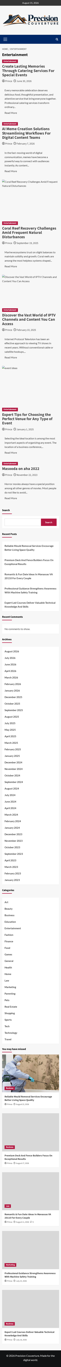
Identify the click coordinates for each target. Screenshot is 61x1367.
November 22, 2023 (27, 475)
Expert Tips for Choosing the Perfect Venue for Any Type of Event (27, 419)
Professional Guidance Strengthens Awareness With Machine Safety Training (30, 590)
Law (7, 980)
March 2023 (11, 866)
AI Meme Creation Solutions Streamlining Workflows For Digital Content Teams (26, 133)
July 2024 (10, 795)
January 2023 (12, 879)
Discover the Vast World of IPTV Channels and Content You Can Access (28, 319)
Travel (8, 1039)
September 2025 (14, 710)
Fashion (9, 934)
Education (10, 921)
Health (8, 967)
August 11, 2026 (22, 1222)
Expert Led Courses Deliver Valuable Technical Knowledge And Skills (30, 604)
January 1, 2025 (25, 429)
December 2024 (13, 762)
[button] (57, 39)
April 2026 (10, 670)
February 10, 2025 (26, 330)
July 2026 (10, 657)
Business (9, 915)
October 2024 (12, 775)
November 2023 (14, 840)
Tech (7, 1026)
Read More (11, 112)
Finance (9, 941)
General (9, 960)
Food (7, 947)
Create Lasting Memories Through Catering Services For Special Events (28, 71)
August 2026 (12, 651)
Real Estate (11, 1006)
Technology (11, 1032)
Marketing (10, 987)
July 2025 (10, 723)
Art (6, 902)
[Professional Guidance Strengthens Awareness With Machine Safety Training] (30, 1250)
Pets (7, 1000)
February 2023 (13, 873)
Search (6, 510)
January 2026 (12, 690)
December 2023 (13, 834)
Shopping (10, 1013)
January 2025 (12, 755)
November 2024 (14, 768)
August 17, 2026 (22, 1163)
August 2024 (12, 788)
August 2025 (12, 716)
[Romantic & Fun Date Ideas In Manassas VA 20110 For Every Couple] (30, 1191)
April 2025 (10, 736)
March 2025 (11, 742)
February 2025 (13, 749)
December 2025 (13, 697)
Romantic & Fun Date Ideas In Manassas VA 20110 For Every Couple (29, 576)
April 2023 (10, 860)
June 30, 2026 (24, 81)
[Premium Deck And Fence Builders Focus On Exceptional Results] (30, 1132)
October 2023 (12, 847)
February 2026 (13, 684)
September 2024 (14, 781)
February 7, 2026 (26, 143)
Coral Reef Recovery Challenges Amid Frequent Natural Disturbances (29, 232)
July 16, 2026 (21, 1339)
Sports (8, 1019)
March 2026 (11, 677)
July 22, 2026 (21, 1281)
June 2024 (10, 801)
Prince (8, 81)
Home (8, 974)
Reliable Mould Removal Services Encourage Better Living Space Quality (29, 547)
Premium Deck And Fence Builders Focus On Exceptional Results (29, 562)
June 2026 (10, 664)
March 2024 (11, 814)
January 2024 (12, 827)
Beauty (9, 908)
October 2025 (12, 703)
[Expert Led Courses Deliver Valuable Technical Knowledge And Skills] (30, 1309)
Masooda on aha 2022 (20, 469)
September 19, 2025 (27, 243)
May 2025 (10, 729)
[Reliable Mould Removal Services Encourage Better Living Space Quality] (30, 1073)
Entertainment (10, 61)
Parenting (10, 993)
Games (8, 954)
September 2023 (14, 853)
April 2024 (10, 808)
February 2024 (13, 821)
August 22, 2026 (22, 1104)
